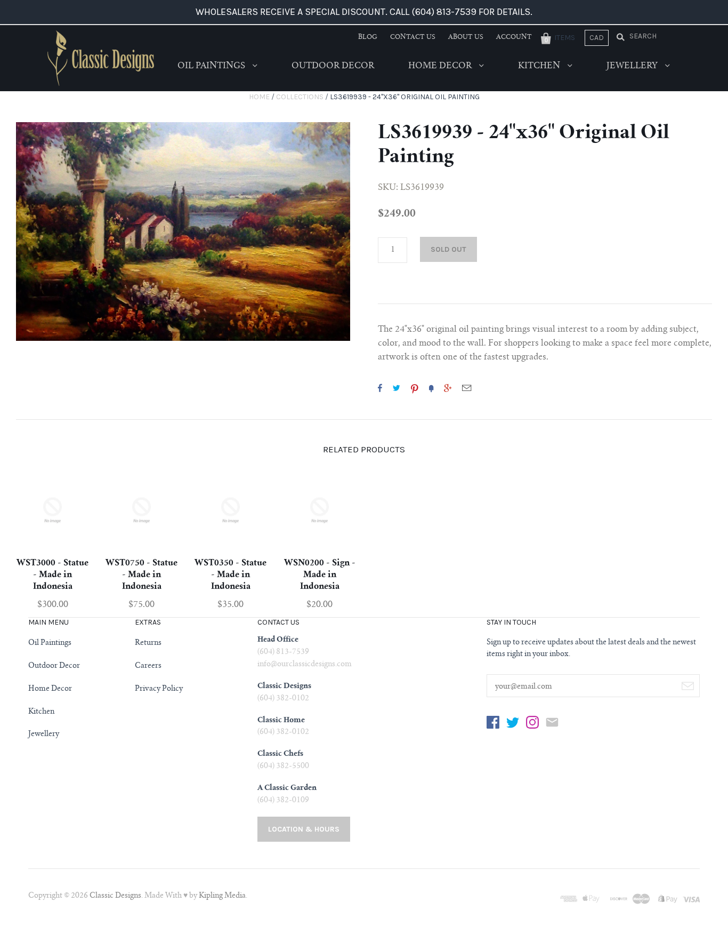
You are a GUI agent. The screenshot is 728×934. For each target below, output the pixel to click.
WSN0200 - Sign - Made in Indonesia (319, 575)
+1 (447, 388)
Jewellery (633, 66)
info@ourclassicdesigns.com (304, 664)
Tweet (396, 388)
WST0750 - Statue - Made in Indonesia (141, 575)
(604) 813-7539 (283, 652)
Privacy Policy (159, 689)
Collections (299, 96)
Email (466, 388)
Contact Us (412, 37)
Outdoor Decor (333, 66)
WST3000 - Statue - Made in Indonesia (52, 575)
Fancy (431, 388)
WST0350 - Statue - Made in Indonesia (230, 575)
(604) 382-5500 (283, 766)
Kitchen (540, 66)
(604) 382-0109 (283, 800)
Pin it (414, 388)
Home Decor (441, 66)
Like (380, 388)
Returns (148, 643)
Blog (367, 37)
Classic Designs (115, 896)
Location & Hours (303, 829)
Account (514, 37)
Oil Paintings (212, 66)
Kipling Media (222, 896)
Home (259, 96)
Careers (148, 666)
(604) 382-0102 (283, 699)
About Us (465, 37)
